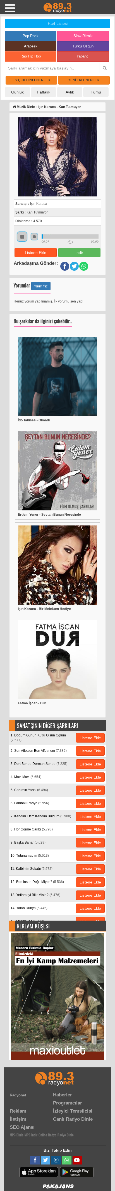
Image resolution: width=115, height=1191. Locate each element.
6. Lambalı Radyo (30, 803)
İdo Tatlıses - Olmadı (34, 420)
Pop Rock (31, 36)
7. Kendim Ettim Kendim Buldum (41, 816)
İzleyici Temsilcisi (72, 1111)
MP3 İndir (31, 1134)
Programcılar (67, 1103)
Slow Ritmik (83, 36)
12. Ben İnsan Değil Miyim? (37, 882)
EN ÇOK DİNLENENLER (31, 80)
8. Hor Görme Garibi (32, 829)
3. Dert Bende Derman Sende (39, 764)
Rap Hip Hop (30, 56)
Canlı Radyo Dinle (73, 1119)
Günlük (17, 92)
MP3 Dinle (16, 1134)
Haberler (62, 1095)
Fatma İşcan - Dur (32, 703)
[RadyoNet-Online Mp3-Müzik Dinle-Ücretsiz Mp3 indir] (57, 7)
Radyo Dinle (66, 1134)
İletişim (18, 1119)
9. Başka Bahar (28, 842)
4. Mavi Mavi (26, 777)
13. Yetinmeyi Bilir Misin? (35, 895)
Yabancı (83, 56)
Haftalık (43, 92)
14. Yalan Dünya (29, 908)
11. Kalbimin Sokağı (31, 869)
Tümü (96, 92)
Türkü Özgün (83, 46)
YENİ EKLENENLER (83, 80)
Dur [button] (34, 237)
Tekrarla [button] (70, 241)
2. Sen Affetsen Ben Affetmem (39, 751)
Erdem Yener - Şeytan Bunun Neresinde (49, 515)
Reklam (18, 1111)
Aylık (70, 92)
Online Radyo (47, 1134)
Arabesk (30, 46)
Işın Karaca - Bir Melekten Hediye (44, 609)
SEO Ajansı (22, 1127)
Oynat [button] (22, 236)
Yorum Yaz (40, 286)
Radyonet (18, 1095)
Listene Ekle (35, 252)
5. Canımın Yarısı (29, 790)
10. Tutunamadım (30, 856)
